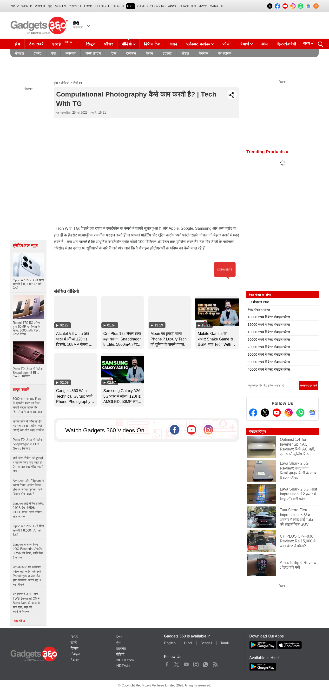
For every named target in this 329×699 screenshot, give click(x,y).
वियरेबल (203, 53)
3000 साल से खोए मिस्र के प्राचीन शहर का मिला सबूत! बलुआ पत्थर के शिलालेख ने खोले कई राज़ (27, 405)
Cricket (75, 6)
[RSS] (316, 6)
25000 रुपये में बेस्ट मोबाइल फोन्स (269, 347)
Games (142, 6)
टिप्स (113, 53)
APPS (172, 6)
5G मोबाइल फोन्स (258, 302)
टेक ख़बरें (36, 44)
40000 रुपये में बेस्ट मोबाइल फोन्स (269, 369)
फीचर (108, 44)
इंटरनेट (167, 53)
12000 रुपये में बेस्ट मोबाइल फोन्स (269, 324)
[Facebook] (253, 412)
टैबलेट (37, 53)
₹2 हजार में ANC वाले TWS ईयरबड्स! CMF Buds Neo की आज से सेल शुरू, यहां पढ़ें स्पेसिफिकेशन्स (26, 602)
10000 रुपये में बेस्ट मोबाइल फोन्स (269, 317)
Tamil (224, 643)
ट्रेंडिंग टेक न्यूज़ (25, 245)
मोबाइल (19, 53)
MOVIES (60, 6)
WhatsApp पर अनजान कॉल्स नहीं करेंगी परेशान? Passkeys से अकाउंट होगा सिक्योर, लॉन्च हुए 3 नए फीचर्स (27, 575)
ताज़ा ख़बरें (21, 389)
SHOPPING (157, 6)
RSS (74, 637)
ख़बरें (74, 642)
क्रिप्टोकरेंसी (286, 44)
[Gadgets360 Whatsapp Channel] (300, 412)
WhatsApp (206, 663)
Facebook (167, 663)
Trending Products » (267, 151)
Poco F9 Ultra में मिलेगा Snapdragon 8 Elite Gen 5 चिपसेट (28, 444)
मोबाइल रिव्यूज (257, 431)
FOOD (88, 6)
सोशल (185, 53)
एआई (63, 44)
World (26, 6)
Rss (215, 663)
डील (264, 44)
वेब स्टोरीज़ (224, 53)
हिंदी (50, 6)
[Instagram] (288, 412)
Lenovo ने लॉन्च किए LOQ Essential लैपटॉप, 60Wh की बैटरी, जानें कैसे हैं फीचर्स (28, 551)
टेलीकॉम (131, 53)
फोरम (227, 44)
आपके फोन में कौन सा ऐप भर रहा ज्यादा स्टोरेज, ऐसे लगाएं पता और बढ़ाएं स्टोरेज (28, 426)
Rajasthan (187, 6)
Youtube (186, 663)
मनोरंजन (71, 53)
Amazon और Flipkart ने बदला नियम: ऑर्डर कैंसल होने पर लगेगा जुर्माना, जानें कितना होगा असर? (28, 487)
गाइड (174, 44)
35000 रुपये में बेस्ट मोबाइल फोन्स (269, 362)
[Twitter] (265, 412)
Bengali (206, 643)
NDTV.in (123, 666)
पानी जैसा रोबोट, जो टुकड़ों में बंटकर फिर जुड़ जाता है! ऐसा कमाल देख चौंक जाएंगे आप (28, 464)
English (170, 643)
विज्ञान (149, 53)
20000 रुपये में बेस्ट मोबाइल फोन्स (269, 339)
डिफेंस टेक (152, 44)
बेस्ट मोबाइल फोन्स (259, 309)
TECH (131, 6)
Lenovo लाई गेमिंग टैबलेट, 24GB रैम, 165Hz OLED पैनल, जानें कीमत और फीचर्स (28, 510)
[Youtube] (277, 412)
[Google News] (312, 412)
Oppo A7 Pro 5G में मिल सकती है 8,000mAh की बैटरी (28, 530)
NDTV (15, 6)
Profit (40, 6)
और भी (18, 621)
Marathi (216, 6)
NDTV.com (125, 660)
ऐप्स (53, 53)
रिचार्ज (244, 44)
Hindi (188, 643)
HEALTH (118, 6)
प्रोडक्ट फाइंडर (198, 44)
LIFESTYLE (102, 6)
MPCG (202, 6)
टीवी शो (77, 83)
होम (17, 44)
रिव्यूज (91, 44)
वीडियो (127, 44)
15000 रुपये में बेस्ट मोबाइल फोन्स (269, 332)
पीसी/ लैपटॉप (93, 53)
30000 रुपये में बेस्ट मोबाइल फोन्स (269, 354)
